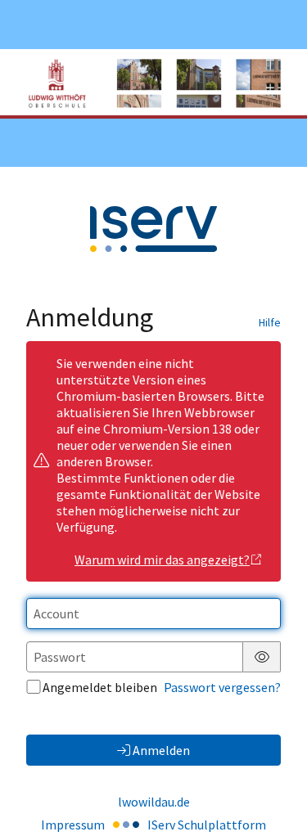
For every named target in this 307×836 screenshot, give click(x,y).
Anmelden (161, 750)
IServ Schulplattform (206, 824)
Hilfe (270, 322)
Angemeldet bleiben (100, 687)
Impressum (73, 824)
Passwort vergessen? (222, 687)
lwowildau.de (154, 801)
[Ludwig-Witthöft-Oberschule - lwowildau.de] (153, 84)
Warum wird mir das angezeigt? (162, 559)
